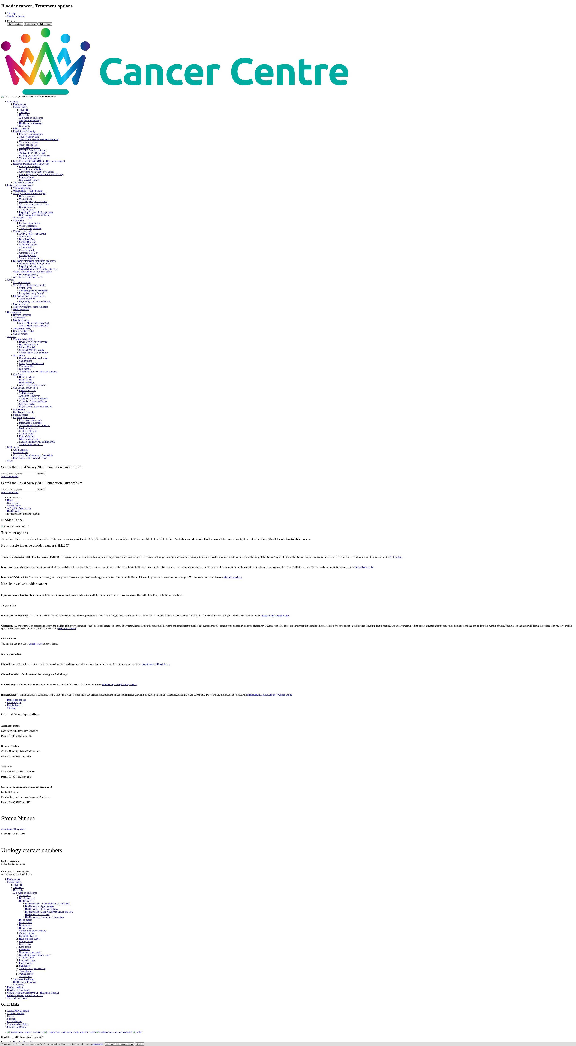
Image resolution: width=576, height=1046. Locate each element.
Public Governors (27, 390)
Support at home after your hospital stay (38, 269)
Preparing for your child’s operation (36, 212)
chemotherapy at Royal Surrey (155, 664)
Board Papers (25, 379)
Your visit (23, 109)
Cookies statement (27, 431)
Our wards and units (22, 231)
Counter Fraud (26, 433)
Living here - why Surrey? (31, 293)
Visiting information (22, 188)
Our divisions (25, 360)
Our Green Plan (26, 366)
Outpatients (18, 220)
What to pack (25, 199)
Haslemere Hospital (28, 344)
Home (10, 500)
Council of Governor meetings (33, 398)
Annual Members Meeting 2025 (34, 323)
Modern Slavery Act (28, 428)
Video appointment (28, 225)
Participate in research (29, 166)
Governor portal (26, 404)
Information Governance (30, 423)
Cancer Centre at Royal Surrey (33, 352)
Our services (13, 101)
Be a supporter (14, 312)
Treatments (24, 112)
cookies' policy (97, 1044)
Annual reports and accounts (32, 385)
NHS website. (397, 557)
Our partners (19, 409)
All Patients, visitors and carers (27, 277)
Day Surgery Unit (27, 255)
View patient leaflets (22, 217)
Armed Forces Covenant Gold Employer (38, 371)
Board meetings (26, 382)
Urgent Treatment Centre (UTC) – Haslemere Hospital (39, 161)
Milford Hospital (27, 347)
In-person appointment (29, 223)
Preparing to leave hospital (31, 266)
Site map (11, 13)
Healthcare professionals (30, 123)
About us (11, 336)
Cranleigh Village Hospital (31, 350)
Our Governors (20, 333)
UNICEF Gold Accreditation (33, 150)
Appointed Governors (29, 396)
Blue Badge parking (28, 274)
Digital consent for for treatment (34, 215)
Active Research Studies (30, 169)
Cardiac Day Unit (27, 242)
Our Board (18, 374)
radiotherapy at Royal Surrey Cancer (119, 684)
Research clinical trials (23, 331)
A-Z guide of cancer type (31, 118)
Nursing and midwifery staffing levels (37, 441)
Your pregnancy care (29, 136)
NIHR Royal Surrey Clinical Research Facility (41, 174)
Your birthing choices (29, 142)
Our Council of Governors (25, 387)
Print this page (14, 702)
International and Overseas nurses (29, 296)
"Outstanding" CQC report (32, 153)
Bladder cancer (14, 511)
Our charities (25, 369)
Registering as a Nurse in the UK (35, 301)
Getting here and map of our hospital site (32, 271)
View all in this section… (31, 158)
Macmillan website (67, 628)
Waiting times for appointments (28, 190)
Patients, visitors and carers (20, 185)
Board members (26, 377)
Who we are (19, 355)
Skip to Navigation (16, 16)
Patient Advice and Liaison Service (29, 458)
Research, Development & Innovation (31, 163)
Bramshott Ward (27, 239)
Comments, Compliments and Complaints (33, 455)
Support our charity (22, 328)
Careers (10, 279)
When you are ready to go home (34, 263)
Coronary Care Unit (28, 252)
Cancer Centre (20, 107)
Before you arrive (27, 196)
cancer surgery (36, 643)
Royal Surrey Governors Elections (35, 406)
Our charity (24, 126)
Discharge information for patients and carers (34, 261)
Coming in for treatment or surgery (29, 193)
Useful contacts (20, 452)
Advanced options (9, 476)
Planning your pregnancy (31, 134)
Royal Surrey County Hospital (33, 342)
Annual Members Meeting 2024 (34, 325)
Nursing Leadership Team (31, 363)
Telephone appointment (30, 228)
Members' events (21, 320)
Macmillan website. (365, 567)
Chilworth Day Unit (28, 244)
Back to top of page (16, 700)
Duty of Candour (27, 436)
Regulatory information (24, 417)
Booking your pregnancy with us (34, 155)
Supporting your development (33, 290)
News (10, 460)
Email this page (14, 705)
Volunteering (19, 317)
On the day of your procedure (33, 201)
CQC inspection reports (30, 420)
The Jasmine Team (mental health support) (39, 139)
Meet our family (20, 304)
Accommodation (27, 298)
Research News (26, 177)
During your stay (27, 207)
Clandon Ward (26, 247)
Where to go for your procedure (34, 204)
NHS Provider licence (29, 439)
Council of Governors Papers (33, 401)
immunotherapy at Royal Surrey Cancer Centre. (269, 694)
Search (4, 473)
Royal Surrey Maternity (24, 131)
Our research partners (29, 180)
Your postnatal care (28, 145)
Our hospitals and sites (23, 339)
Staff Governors (26, 393)
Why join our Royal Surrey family (29, 285)
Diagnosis (24, 115)
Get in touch (13, 447)
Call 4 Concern (20, 450)
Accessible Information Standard (34, 425)
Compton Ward (26, 250)
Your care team (26, 209)
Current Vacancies (21, 282)
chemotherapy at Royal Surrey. (275, 615)
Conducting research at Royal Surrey (36, 172)
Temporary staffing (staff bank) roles (30, 306)
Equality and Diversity (23, 412)
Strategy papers (20, 414)
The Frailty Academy (23, 182)
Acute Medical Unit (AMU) (32, 234)
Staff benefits (25, 288)
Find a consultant (21, 128)
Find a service (19, 104)
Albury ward (25, 236)
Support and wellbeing (30, 120)
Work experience (21, 309)
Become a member (22, 315)
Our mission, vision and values (33, 358)
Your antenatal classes (29, 147)
